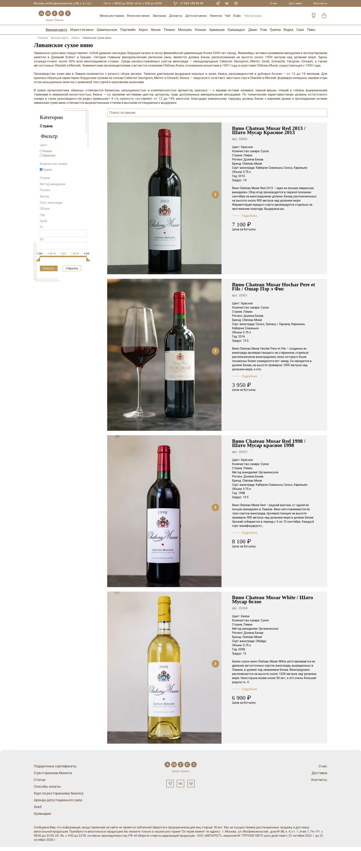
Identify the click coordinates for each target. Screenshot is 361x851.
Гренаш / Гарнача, (278, 324)
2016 (241, 336)
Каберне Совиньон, (269, 168)
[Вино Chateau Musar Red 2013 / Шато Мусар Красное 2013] (164, 198)
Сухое (265, 151)
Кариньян (300, 168)
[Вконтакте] (180, 783)
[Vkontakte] (227, 3)
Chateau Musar (252, 163)
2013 (241, 176)
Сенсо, (288, 168)
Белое (245, 616)
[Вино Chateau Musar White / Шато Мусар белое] (164, 667)
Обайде (261, 641)
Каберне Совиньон (245, 328)
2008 (241, 649)
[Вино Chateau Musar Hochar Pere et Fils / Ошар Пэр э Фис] (164, 355)
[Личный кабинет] (314, 15)
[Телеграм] (170, 783)
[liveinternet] (8, 849)
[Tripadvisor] (236, 3)
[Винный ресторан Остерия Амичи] (54, 16)
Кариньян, (298, 324)
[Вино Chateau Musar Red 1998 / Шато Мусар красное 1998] (164, 511)
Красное (247, 147)
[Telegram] (218, 3)
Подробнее (249, 216)
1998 (241, 493)
